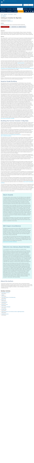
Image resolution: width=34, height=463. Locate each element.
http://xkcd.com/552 (21, 62)
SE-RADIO (15, 11)
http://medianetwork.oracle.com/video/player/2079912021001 (11, 134)
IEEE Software (3, 9)
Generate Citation (22, 26)
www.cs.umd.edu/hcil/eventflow (6, 135)
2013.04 (15, 14)
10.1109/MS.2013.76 (9, 21)
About (30, 9)
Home (2, 14)
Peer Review (9, 11)
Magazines (5, 14)
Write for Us (3, 11)
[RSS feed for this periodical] (33, 11)
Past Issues (14, 9)
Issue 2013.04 (20, 9)
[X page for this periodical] (28, 11)
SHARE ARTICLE (14, 26)
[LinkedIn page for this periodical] (26, 11)
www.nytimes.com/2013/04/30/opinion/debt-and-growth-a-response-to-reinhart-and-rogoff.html (17, 68)
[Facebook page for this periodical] (31, 11)
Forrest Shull (3, 24)
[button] (32, 6)
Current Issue (9, 9)
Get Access (20, 11)
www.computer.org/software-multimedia (7, 118)
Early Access (26, 9)
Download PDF (5, 26)
